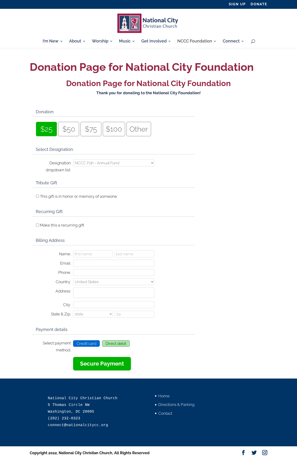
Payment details (52, 329)
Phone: (64, 272)
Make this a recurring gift (62, 225)
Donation (45, 111)
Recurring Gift (49, 211)
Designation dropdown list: (58, 166)
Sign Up (237, 4)
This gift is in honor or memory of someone (78, 196)
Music (125, 41)
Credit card (86, 343)
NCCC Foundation (194, 41)
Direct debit (116, 343)
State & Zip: (61, 314)
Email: (65, 263)
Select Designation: (55, 149)
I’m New (50, 41)
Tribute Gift (46, 182)
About (75, 41)
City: (67, 304)
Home (164, 396)
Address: (63, 291)
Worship (100, 41)
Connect (231, 41)
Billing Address (50, 240)
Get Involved (154, 41)
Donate (259, 4)
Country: (63, 281)
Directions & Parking (176, 404)
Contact (165, 413)
